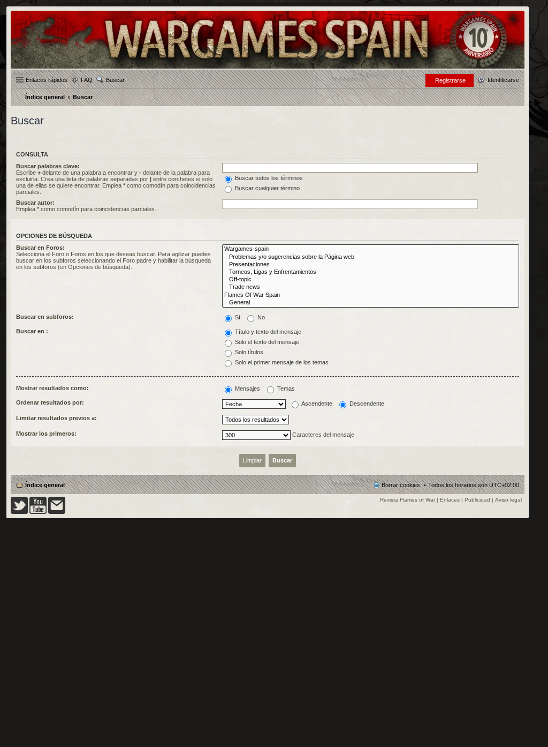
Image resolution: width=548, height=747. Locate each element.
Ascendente (316, 403)
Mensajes (246, 388)
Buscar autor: (35, 202)
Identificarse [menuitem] (503, 80)
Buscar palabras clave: (48, 166)
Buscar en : (32, 331)
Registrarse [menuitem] (450, 80)
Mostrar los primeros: (46, 433)
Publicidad (477, 500)
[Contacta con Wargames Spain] (56, 512)
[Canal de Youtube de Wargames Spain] (38, 512)
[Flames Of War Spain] (370, 295)
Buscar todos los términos (268, 178)
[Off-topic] (370, 279)
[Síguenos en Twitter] (19, 512)
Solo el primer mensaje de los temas (281, 362)
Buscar (115, 80)
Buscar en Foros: (40, 247)
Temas (285, 388)
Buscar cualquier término (266, 188)
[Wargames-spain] (370, 249)
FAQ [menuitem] (87, 80)
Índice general (45, 485)
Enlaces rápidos (46, 80)
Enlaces (450, 500)
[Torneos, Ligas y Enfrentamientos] (370, 272)
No (260, 317)
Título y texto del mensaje (267, 331)
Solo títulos (248, 352)
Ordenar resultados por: (50, 402)
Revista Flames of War (407, 500)
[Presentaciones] (370, 264)
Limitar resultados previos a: (56, 418)
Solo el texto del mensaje (266, 342)
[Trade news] (370, 287)
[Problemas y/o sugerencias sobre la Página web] (370, 257)
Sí (236, 317)
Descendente (366, 403)
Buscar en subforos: (45, 316)
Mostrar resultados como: (52, 388)
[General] (370, 303)
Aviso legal (508, 500)
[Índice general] (267, 68)
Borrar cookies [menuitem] (401, 485)
